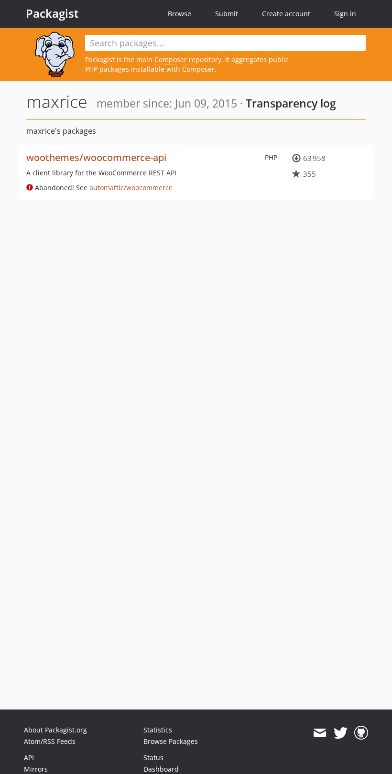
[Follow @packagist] (341, 733)
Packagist (52, 13)
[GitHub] (361, 733)
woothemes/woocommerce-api (96, 157)
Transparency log (291, 103)
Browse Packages (170, 741)
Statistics (157, 729)
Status (153, 757)
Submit (226, 13)
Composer (170, 59)
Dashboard (161, 769)
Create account (286, 13)
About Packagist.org (55, 729)
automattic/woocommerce (131, 187)
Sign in (345, 13)
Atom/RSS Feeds (50, 741)
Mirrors (36, 769)
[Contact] (320, 733)
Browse (179, 13)
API (29, 757)
